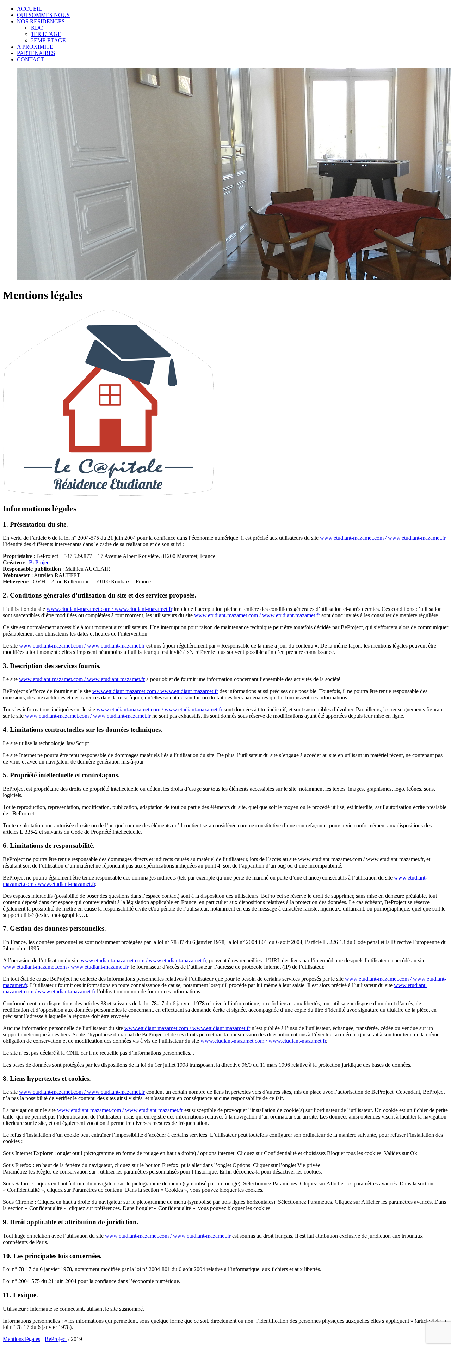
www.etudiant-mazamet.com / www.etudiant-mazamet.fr (383, 538)
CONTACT (30, 59)
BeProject (40, 562)
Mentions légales (21, 1339)
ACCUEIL (29, 9)
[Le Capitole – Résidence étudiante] (108, 494)
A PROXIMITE (35, 47)
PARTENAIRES (36, 53)
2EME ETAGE (48, 40)
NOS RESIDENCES (41, 21)
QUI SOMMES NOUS (43, 15)
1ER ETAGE (46, 34)
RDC (37, 28)
